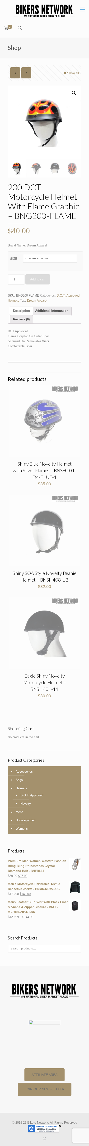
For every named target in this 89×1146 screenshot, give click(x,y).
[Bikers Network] (44, 10)
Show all (73, 73)
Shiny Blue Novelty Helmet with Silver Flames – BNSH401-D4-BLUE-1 (44, 470)
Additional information (51, 311)
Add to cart (37, 279)
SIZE (13, 258)
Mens (19, 812)
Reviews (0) (21, 319)
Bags (19, 780)
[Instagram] (44, 1138)
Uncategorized (25, 820)
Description (21, 311)
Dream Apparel (37, 300)
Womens (22, 828)
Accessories (24, 771)
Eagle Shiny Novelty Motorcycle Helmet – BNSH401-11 (44, 682)
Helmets (13, 300)
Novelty (25, 803)
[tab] (21, 311)
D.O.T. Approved (68, 295)
